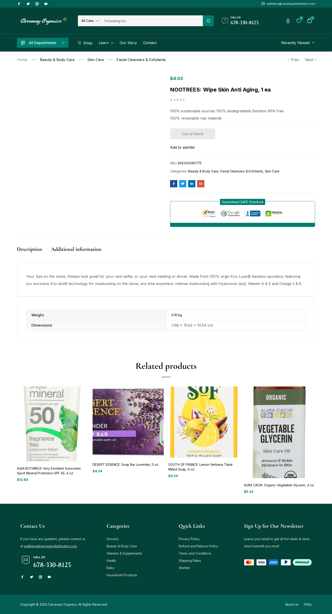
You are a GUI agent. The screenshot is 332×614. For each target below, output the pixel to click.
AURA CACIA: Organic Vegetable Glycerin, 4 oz (279, 485)
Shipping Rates (190, 560)
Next (309, 59)
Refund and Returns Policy (198, 546)
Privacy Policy (189, 539)
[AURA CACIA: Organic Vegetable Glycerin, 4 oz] (279, 432)
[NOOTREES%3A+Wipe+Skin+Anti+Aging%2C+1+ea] (182, 183)
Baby (110, 568)
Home (22, 59)
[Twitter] (28, 3)
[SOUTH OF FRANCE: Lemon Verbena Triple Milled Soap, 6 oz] (203, 422)
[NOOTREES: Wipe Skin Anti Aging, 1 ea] (173, 183)
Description (29, 249)
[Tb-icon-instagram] (37, 3)
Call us (235, 17)
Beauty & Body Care (57, 59)
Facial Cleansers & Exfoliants (141, 59)
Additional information (76, 249)
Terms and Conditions (195, 553)
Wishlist (184, 568)
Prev (295, 59)
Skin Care (95, 59)
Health (111, 560)
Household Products (122, 575)
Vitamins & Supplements (124, 553)
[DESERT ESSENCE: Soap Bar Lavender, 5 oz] (128, 422)
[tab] (34, 254)
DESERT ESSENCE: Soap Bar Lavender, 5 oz (125, 464)
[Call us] (225, 21)
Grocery (113, 539)
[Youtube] (45, 3)
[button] (242, 202)
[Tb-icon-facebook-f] (19, 3)
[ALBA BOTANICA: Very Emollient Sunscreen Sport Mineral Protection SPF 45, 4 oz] (52, 423)
